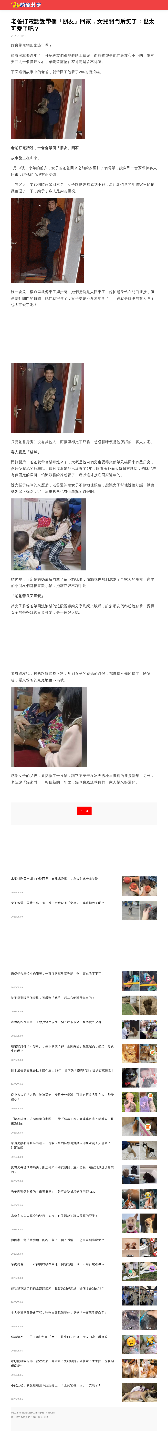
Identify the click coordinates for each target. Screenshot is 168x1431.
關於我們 (15, 1417)
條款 (35, 1417)
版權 (45, 1417)
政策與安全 (26, 1417)
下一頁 (84, 811)
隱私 (40, 1417)
